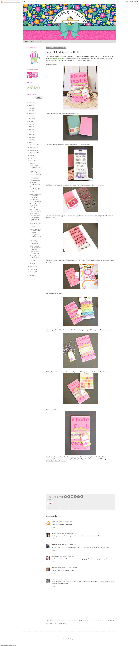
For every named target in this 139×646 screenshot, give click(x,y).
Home (26, 41)
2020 (30, 121)
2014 (30, 137)
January (32, 272)
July (31, 158)
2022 (30, 116)
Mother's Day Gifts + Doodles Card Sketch (36, 230)
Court (53, 579)
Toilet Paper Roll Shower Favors (35, 252)
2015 (30, 134)
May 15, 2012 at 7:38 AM (69, 533)
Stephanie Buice (56, 545)
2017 (30, 129)
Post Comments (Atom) (60, 623)
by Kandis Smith (51, 64)
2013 (30, 140)
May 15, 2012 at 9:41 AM (69, 545)
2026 (30, 105)
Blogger (72, 639)
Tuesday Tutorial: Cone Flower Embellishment (35, 178)
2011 (30, 275)
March (32, 266)
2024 (30, 111)
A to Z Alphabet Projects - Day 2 (35, 210)
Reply (53, 527)
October (32, 150)
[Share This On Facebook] (65, 498)
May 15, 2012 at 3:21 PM (67, 556)
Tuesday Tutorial (74, 508)
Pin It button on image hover (8, 645)
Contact (39, 41)
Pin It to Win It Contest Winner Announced (35, 242)
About (33, 41)
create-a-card (59, 508)
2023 (30, 113)
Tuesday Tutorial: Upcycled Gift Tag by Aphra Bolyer (35, 258)
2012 (30, 142)
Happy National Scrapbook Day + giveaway (36, 247)
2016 (30, 132)
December (33, 145)
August (32, 155)
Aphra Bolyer (55, 556)
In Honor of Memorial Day (35, 183)
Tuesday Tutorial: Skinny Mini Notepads (35, 205)
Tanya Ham (55, 522)
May (31, 163)
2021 (30, 119)
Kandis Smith (66, 508)
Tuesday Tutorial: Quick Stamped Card (35, 236)
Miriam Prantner (56, 533)
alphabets (53, 508)
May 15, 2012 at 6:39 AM (66, 522)
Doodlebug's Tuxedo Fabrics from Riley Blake (35, 173)
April (31, 264)
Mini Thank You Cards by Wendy (35, 200)
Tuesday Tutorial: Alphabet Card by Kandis (35, 219)
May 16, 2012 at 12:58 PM (69, 567)
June (31, 161)
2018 (30, 127)
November (33, 147)
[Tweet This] (68, 498)
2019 (30, 124)
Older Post (111, 620)
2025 (30, 108)
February (33, 269)
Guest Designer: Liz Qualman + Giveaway (35, 195)
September (33, 153)
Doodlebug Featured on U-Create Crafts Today (35, 189)
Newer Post (50, 620)
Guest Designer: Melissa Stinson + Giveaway (35, 167)
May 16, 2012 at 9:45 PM (63, 579)
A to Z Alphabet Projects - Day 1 (35, 214)
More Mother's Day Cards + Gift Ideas (35, 225)
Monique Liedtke (56, 567)
